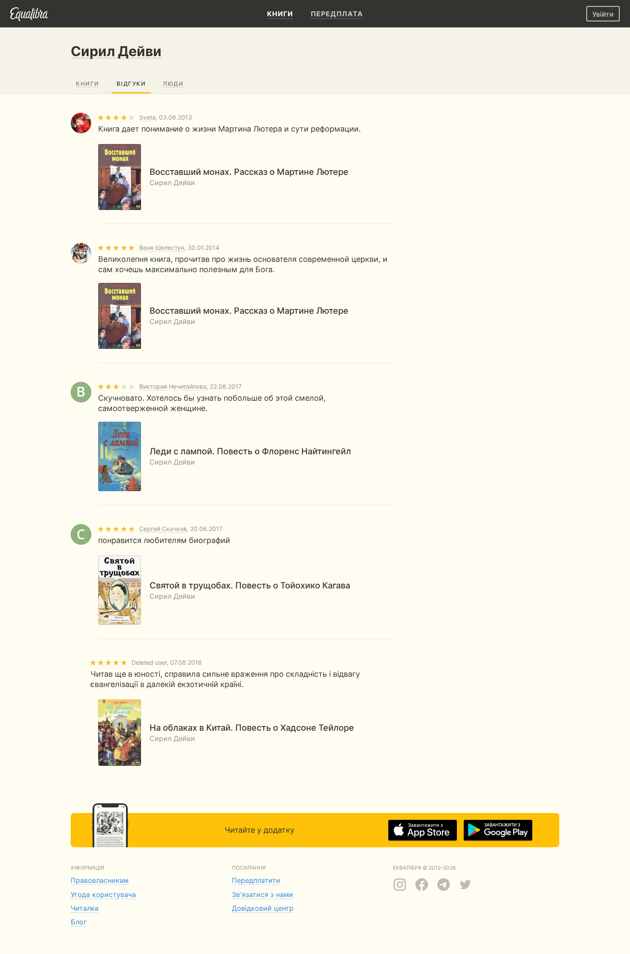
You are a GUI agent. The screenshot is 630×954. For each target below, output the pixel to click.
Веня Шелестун (161, 247)
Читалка (85, 908)
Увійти (603, 14)
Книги (87, 83)
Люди (173, 83)
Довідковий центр (263, 908)
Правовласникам (100, 880)
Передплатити (256, 880)
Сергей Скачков (163, 528)
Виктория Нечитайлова (173, 386)
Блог (79, 922)
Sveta (147, 117)
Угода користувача (103, 894)
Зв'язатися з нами (262, 894)
